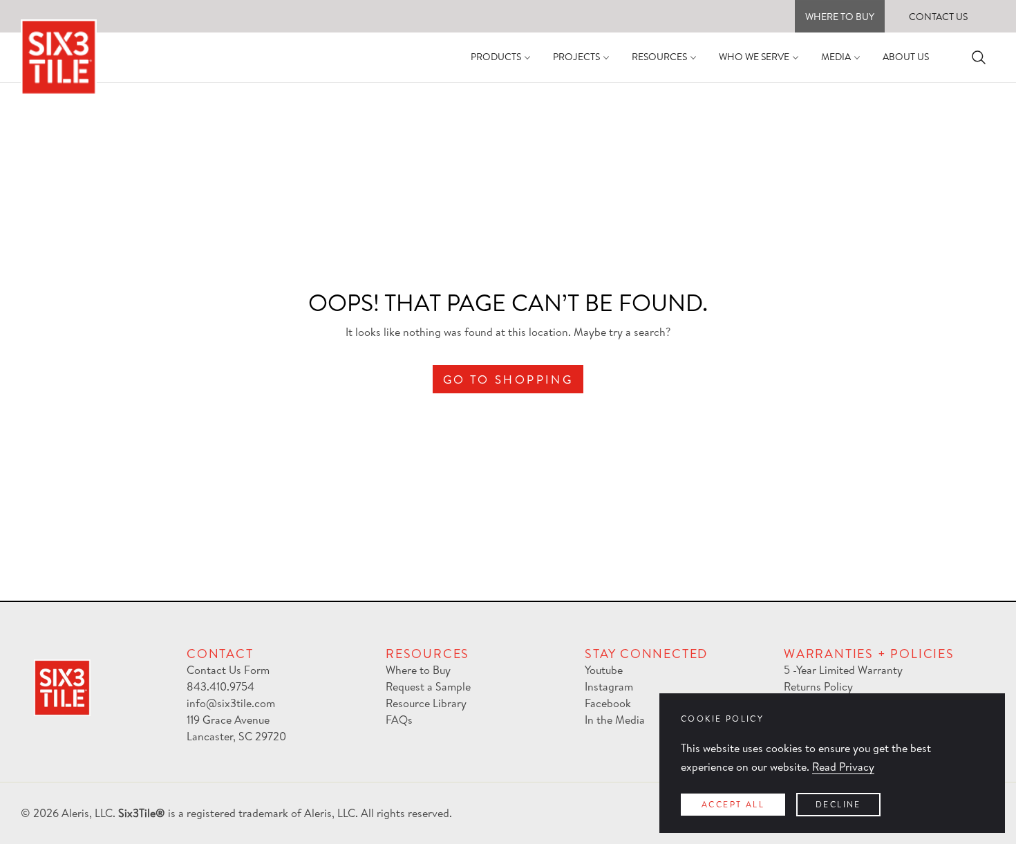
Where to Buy (418, 669)
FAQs (399, 719)
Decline (838, 804)
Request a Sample (428, 686)
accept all (733, 804)
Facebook (608, 703)
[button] (978, 57)
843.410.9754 (220, 686)
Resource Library (426, 703)
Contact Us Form (228, 669)
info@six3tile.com (231, 703)
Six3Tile (137, 812)
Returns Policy (818, 686)
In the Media (615, 719)
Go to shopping (508, 379)
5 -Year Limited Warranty (843, 669)
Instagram (609, 686)
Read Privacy (843, 766)
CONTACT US (938, 17)
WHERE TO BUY (839, 17)
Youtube (604, 669)
